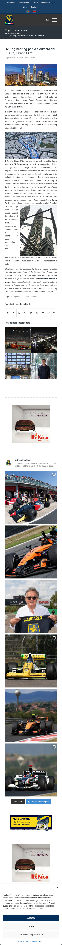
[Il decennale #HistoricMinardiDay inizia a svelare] (31, 497)
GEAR (35, 2)
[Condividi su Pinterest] (25, 313)
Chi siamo (11, 2)
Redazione (31, 57)
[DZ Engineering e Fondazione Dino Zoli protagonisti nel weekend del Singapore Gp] (44, 366)
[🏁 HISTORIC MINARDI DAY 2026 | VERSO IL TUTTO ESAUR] (31, 660)
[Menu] (53, 20)
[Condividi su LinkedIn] (31, 313)
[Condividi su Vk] (43, 313)
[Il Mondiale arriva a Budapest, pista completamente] (31, 769)
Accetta (31, 918)
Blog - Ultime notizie (16, 30)
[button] (57, 887)
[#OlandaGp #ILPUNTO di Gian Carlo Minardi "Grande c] (31, 551)
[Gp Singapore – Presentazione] (44, 340)
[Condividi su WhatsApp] (19, 313)
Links (25, 7)
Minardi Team (24, 2)
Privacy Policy (36, 941)
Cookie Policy (23, 941)
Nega (31, 926)
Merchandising (47, 2)
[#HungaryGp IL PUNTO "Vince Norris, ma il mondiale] (31, 715)
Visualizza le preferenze (31, 934)
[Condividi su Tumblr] (37, 313)
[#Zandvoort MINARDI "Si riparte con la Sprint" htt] (31, 606)
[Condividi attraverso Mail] (54, 313)
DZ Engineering (16, 296)
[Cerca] (46, 20)
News (21, 57)
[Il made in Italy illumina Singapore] (18, 340)
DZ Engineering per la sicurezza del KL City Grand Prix (30, 51)
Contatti (34, 7)
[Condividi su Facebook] (8, 313)
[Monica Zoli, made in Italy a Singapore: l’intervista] (18, 366)
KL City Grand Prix (30, 296)
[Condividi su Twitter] (14, 313)
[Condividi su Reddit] (48, 313)
